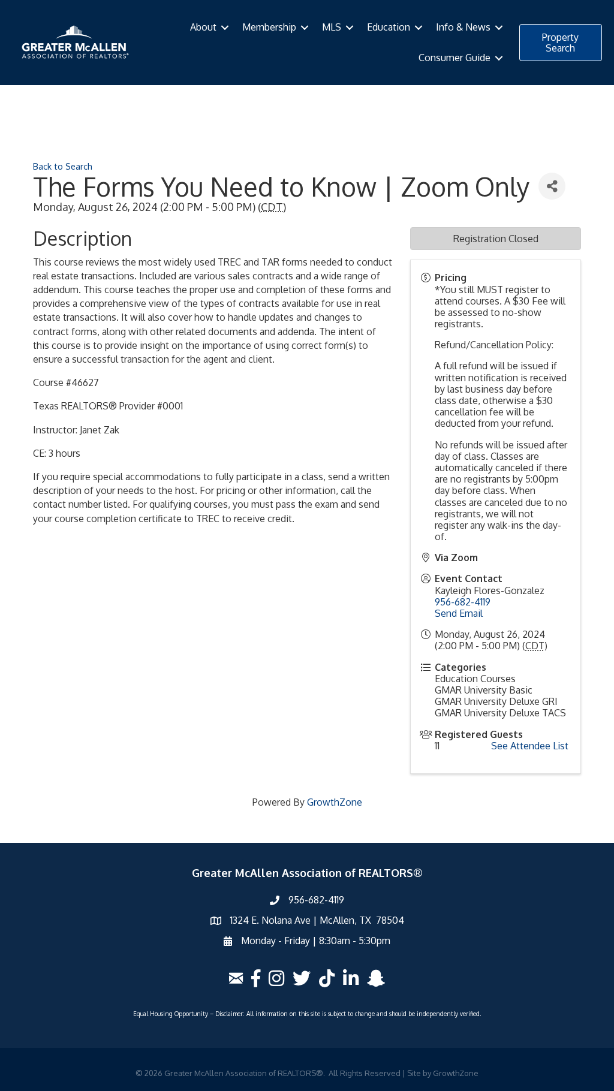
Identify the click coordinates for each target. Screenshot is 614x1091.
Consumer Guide (454, 58)
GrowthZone (334, 802)
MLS (331, 27)
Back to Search (62, 166)
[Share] (551, 186)
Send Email (459, 613)
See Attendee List (529, 746)
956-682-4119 (462, 602)
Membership (269, 27)
